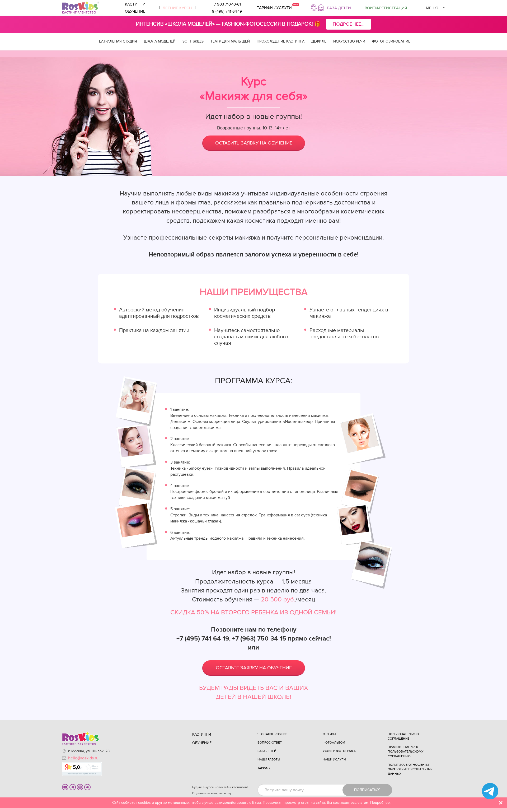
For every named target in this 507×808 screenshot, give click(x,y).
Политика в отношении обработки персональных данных (410, 769)
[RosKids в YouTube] (65, 787)
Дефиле (318, 41)
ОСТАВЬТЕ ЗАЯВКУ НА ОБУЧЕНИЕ (254, 668)
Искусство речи (349, 41)
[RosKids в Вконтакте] (87, 787)
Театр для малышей (230, 41)
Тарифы (263, 768)
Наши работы (268, 759)
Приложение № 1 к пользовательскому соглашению (406, 751)
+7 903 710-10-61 (226, 4)
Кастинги (135, 4)
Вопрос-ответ (269, 742)
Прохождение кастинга (280, 41)
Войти (386, 8)
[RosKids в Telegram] (72, 787)
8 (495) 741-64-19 (227, 11)
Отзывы (329, 734)
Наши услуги (334, 759)
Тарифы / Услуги (274, 7)
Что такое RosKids (272, 734)
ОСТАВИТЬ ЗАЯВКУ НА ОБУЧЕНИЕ (253, 143)
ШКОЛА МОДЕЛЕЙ (160, 41)
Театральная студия (117, 41)
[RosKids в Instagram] (80, 787)
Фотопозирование (391, 41)
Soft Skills (193, 41)
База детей (339, 8)
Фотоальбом (334, 742)
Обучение (135, 11)
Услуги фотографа (339, 751)
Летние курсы (177, 8)
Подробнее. (380, 802)
